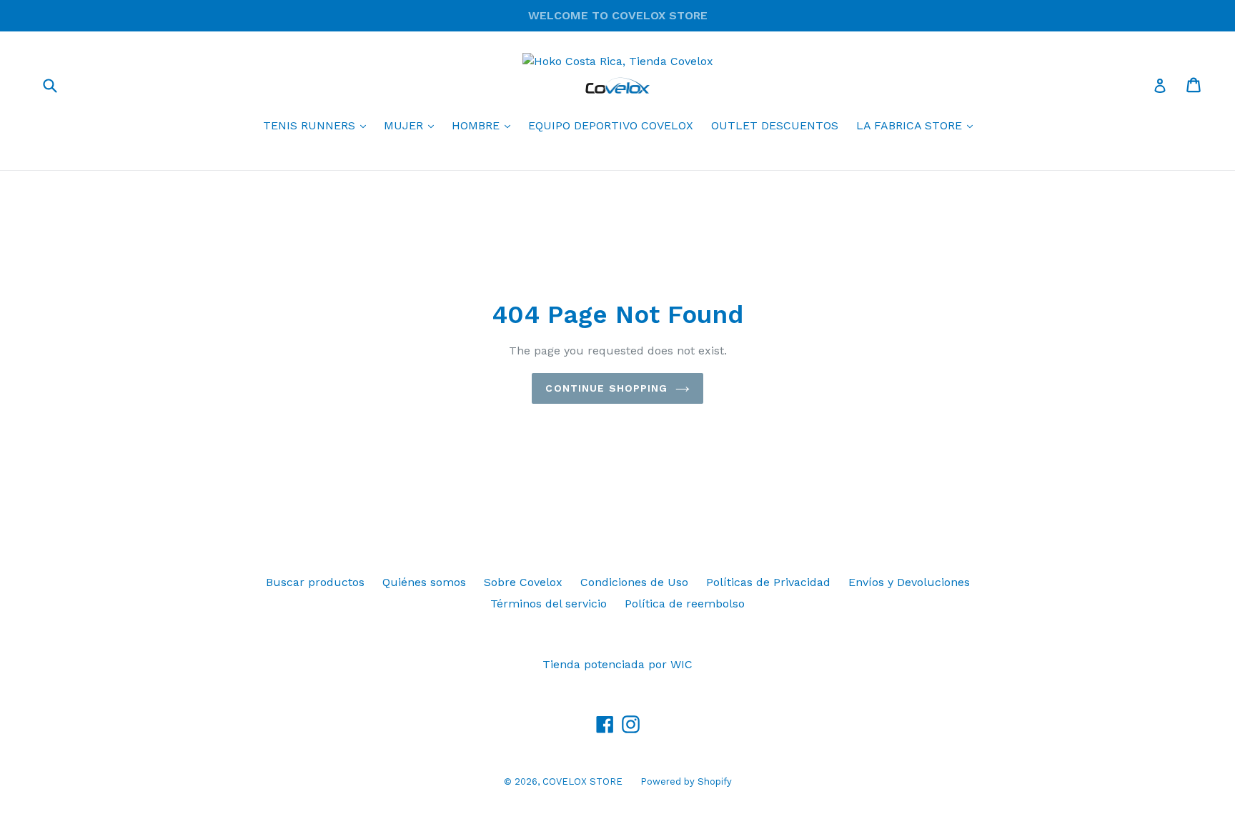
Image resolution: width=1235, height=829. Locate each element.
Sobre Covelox (523, 582)
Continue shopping (606, 388)
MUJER (412, 125)
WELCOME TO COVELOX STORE (618, 15)
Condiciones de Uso (634, 582)
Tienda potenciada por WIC (617, 664)
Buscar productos (315, 582)
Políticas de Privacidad (768, 582)
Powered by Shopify (686, 781)
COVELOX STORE (582, 781)
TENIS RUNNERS (318, 125)
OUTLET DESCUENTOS (774, 125)
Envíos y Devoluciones (909, 582)
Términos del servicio (548, 603)
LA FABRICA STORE (918, 125)
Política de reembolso (685, 603)
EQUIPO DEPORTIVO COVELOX (610, 125)
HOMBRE (484, 125)
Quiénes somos (424, 582)
